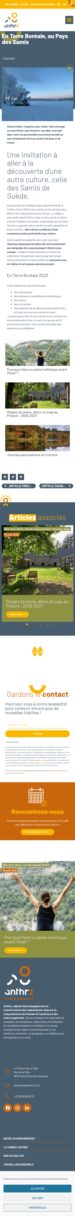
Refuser (37, 1198)
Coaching (9, 58)
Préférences (37, 1208)
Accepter (37, 1188)
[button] (69, 20)
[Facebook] (58, 4)
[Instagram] (64, 4)
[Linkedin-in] (70, 4)
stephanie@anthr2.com (36, 763)
